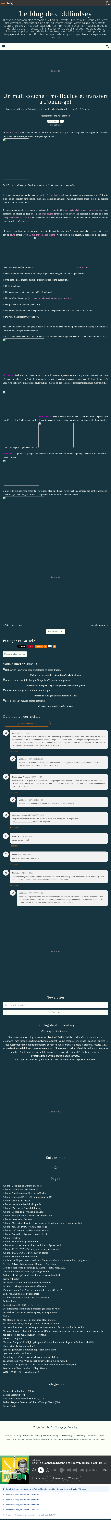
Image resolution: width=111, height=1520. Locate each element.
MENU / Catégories (13, 1338)
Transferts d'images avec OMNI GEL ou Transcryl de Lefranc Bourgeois (39, 1364)
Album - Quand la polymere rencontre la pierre (27, 1234)
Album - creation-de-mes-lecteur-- (20, 1189)
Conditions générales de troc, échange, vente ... (27, 1271)
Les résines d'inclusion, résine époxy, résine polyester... (31, 1312)
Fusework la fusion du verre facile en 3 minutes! (27, 1282)
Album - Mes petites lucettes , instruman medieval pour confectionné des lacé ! (43, 1223)
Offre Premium (58, 1439)
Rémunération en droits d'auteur (39, 1439)
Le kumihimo (9, 1301)
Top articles (92, 1436)
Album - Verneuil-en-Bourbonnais (20, 1256)
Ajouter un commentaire (26, 724)
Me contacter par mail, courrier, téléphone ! (25, 1334)
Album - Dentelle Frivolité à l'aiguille (22, 1204)
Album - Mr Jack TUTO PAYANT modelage (25, 1226)
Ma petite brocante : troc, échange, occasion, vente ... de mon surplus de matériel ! (45, 1327)
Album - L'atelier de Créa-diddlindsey (22, 1208)
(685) (18, 1391)
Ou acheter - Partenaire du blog (19, 1346)
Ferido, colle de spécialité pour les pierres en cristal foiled (32, 1275)
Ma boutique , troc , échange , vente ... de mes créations (31, 1323)
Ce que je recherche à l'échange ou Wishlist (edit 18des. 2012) (34, 1267)
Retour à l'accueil (55, 632)
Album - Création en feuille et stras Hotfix (24, 1193)
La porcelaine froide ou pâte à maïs (21, 1293)
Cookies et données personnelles (77, 1439)
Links (6, 1316)
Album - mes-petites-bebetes (17, 1219)
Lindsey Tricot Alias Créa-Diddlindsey (52, 1059)
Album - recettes (11, 1238)
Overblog (73, 1427)
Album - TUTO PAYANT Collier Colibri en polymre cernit (32, 1245)
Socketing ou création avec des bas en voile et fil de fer (31, 1357)
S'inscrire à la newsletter (14, 654)
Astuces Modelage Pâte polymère (55, 116)
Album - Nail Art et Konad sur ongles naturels (26, 1230)
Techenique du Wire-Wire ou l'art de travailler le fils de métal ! (35, 1361)
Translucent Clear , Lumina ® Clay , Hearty (25, 1368)
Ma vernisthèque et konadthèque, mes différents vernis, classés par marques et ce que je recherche (53, 1331)
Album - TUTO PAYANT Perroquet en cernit (25, 1252)
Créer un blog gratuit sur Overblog (73, 1436)
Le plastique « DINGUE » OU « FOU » (22, 1305)
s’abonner (42, 1478)
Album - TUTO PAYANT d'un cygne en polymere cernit (31, 1249)
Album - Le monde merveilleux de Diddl (23, 1211)
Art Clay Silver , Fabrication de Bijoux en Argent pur (30, 1264)
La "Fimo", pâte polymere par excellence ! (24, 1286)
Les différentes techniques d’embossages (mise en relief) (32, 1308)
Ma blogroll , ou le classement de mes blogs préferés (30, 1320)
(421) (23, 1398)
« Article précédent (12, 625)
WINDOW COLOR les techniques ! (21, 1372)
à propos (75, 1478)
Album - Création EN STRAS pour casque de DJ (27, 1197)
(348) (9, 1406)
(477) (14, 1394)
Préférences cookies (98, 1439)
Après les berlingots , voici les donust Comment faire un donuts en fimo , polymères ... (47, 1260)
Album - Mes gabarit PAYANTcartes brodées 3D (27, 1215)
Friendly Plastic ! (11, 1279)
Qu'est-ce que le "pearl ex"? (17, 1353)
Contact (101, 1436)
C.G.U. (22, 1439)
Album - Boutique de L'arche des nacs (22, 1185)
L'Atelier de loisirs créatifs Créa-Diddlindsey (26, 1297)
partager (59, 1478)
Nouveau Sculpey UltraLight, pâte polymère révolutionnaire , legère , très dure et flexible (48, 1342)
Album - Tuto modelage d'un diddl (20, 1241)
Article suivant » (99, 625)
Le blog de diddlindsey (55, 14)
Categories (33, 109)
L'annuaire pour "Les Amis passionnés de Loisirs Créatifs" (32, 1290)
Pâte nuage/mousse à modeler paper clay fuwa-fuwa (29, 1349)
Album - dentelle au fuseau (16, 1200)
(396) (32, 1402)
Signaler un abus (11, 1439)
